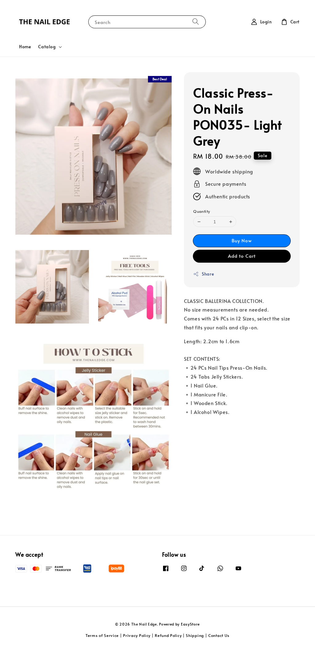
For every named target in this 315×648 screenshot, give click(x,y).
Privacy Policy (136, 635)
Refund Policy (168, 635)
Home (25, 47)
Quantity (201, 211)
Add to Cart (242, 255)
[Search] (195, 22)
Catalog (47, 47)
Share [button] (208, 274)
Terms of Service (102, 635)
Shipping (195, 635)
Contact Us (218, 635)
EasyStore (190, 624)
